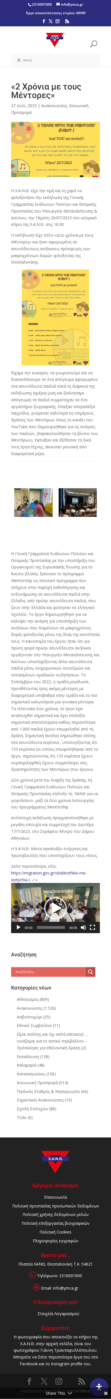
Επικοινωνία (55, 1197)
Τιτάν (22, 1117)
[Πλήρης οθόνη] (92, 927)
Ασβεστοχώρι (29, 1017)
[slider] (51, 927)
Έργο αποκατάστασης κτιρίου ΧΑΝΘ (55, 12)
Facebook (29, 1363)
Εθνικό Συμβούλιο (34, 1025)
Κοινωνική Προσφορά (37, 1082)
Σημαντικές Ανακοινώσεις (40, 1100)
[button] (55, 908)
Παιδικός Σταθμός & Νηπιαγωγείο (48, 1091)
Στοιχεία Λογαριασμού (58, 1313)
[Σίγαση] (83, 927)
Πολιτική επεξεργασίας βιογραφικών (56, 1223)
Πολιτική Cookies (55, 1232)
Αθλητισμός (27, 999)
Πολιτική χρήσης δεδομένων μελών (55, 1214)
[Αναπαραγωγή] (18, 927)
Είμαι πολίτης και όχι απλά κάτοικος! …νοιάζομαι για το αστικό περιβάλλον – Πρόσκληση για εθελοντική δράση (52, 1040)
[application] (55, 908)
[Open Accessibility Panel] (99, 1387)
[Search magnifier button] (90, 972)
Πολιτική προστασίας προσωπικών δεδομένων (55, 1206)
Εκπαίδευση (28, 1056)
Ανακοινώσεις (54, 105)
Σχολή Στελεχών (32, 1108)
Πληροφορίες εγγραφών (56, 1240)
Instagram (60, 1363)
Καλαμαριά (26, 1065)
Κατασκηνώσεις (31, 1074)
